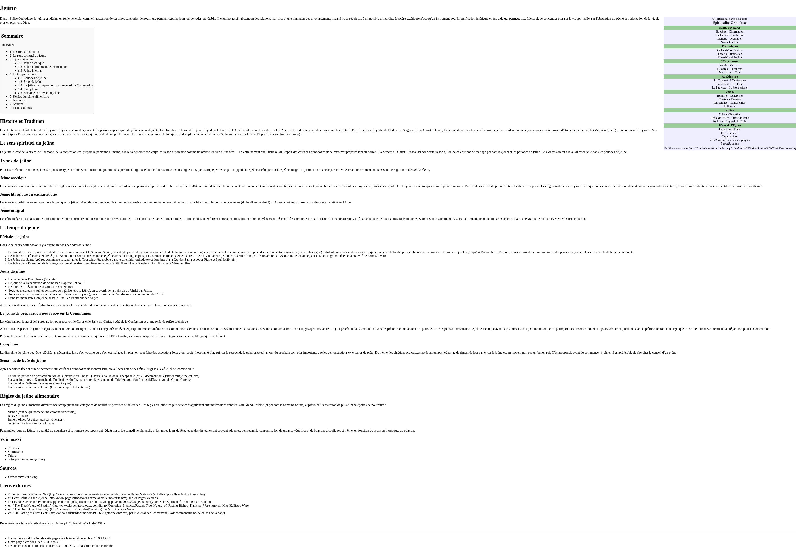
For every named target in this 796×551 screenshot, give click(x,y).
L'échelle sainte (730, 143)
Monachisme (740, 87)
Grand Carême (284, 202)
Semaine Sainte (101, 252)
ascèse (402, 18)
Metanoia (735, 65)
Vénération (734, 114)
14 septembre (63, 286)
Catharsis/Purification (730, 50)
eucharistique (20, 202)
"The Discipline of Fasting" (31, 509)
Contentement (738, 102)
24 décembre (288, 256)
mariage (481, 152)
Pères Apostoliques (730, 129)
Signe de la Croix (736, 121)
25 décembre (149, 376)
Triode (119, 379)
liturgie (673, 329)
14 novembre (212, 256)
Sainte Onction (730, 42)
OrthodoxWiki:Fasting (23, 477)
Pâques (65, 383)
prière (32, 152)
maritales (277, 18)
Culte (722, 114)
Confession (737, 35)
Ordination (736, 38)
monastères (27, 298)
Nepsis (723, 65)
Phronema (736, 69)
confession (69, 152)
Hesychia (722, 69)
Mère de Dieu (181, 263)
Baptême (721, 31)
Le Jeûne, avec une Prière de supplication (39, 502)
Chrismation (736, 31)
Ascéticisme (730, 76)
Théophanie (35, 279)
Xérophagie (16, 459)
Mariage (722, 38)
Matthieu (600, 130)
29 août (78, 283)
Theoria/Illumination (730, 53)
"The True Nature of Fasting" (32, 505)
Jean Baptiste (63, 283)
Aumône (14, 448)
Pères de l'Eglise (730, 125)
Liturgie (104, 329)
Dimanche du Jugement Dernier (432, 252)
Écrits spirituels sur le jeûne (30, 498)
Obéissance (739, 80)
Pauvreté (721, 87)
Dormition (157, 263)
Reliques (718, 121)
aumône (49, 152)
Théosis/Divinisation (730, 57)
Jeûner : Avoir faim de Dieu (30, 494)
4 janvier (168, 376)
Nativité (46, 256)
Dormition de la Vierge (43, 263)
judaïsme (68, 130)
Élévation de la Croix (38, 286)
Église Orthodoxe (21, 18)
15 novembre (266, 256)
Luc (185, 186)
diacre (33, 336)
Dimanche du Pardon (494, 252)
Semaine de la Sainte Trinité (31, 387)
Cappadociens (730, 136)
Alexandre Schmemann (360, 170)
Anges (94, 298)
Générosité (736, 95)
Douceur (736, 99)
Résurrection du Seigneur (191, 252)
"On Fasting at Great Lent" (31, 513)
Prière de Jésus (740, 117)
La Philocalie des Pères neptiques (730, 140)
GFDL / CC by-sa (71, 545)
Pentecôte (82, 387)
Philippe (131, 256)
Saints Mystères (729, 27)
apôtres (4, 134)
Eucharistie (722, 35)
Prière (730, 110)
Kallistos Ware (239, 505)
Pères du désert (730, 133)
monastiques (75, 186)
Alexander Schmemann (152, 513)
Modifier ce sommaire (676, 148)
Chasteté (723, 80)
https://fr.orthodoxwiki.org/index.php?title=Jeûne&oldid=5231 (61, 523)
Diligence (729, 106)
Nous (738, 72)
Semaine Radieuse (25, 383)
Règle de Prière (720, 117)
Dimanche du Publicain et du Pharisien (60, 379)
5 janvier (50, 279)
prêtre (18, 336)
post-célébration (46, 376)
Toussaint (88, 259)
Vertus (729, 91)
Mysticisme (725, 72)
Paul (219, 259)
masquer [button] (8, 44)
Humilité (722, 95)
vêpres (326, 329)
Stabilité (725, 84)
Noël (322, 256)
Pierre (208, 259)
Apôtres (40, 259)
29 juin (230, 259)
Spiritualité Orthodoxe (730, 23)
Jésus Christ (423, 130)
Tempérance (720, 102)
